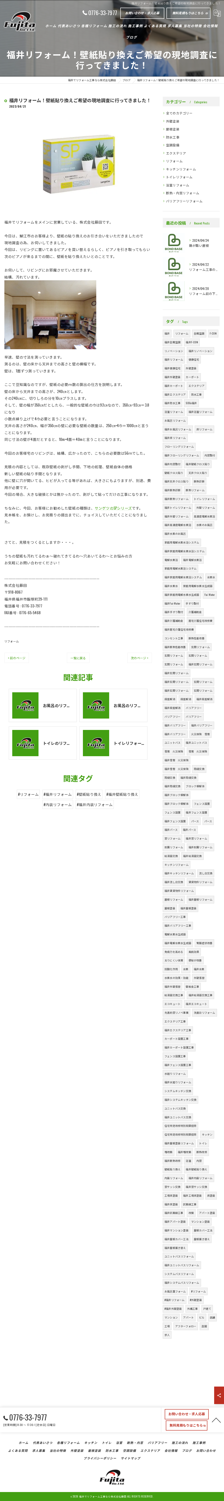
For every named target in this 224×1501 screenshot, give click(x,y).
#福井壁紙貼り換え (122, 794)
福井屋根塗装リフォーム (179, 1143)
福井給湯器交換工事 (201, 995)
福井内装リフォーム (201, 1178)
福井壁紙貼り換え (196, 1169)
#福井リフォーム (58, 794)
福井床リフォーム (175, 438)
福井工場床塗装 (192, 1195)
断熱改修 (201, 1152)
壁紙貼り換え (172, 1169)
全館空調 (199, 333)
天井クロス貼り (198, 473)
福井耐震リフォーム (201, 847)
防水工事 (172, 137)
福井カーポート (173, 386)
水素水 (211, 577)
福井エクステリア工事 (177, 1030)
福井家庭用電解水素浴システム (183, 577)
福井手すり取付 (173, 612)
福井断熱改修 (172, 1161)
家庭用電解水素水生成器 (197, 586)
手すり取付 (192, 603)
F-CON (213, 333)
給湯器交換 (171, 856)
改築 (191, 1213)
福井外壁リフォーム (176, 516)
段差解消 (169, 699)
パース (195, 821)
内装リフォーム (173, 1178)
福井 (167, 333)
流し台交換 (205, 873)
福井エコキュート (196, 1004)
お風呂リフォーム (175, 420)
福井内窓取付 (172, 464)
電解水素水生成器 (175, 934)
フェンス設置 (202, 803)
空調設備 (172, 145)
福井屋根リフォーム (201, 899)
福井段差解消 (204, 699)
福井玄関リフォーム (201, 664)
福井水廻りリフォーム (177, 1082)
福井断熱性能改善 (175, 647)
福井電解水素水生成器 (177, 943)
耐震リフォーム (173, 847)
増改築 (168, 1152)
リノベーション (173, 351)
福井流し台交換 (173, 882)
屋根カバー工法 (203, 1230)
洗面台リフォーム (204, 1012)
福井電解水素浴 (192, 560)
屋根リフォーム (173, 899)
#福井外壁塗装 (173, 1308)
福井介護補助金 (173, 620)
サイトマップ (130, 1458)
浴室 (188, 1161)
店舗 (212, 1317)
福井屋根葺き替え (175, 1248)
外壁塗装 (172, 121)
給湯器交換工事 (173, 995)
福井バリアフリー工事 (177, 925)
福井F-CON (192, 342)
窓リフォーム (172, 838)
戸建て (207, 1308)
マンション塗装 (200, 1221)
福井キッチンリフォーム (179, 873)
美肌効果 (194, 952)
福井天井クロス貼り (176, 481)
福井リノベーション (201, 351)
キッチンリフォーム (181, 169)
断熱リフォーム (195, 490)
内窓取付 (210, 455)
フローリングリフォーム (179, 446)
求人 (167, 1335)
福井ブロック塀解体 (176, 795)
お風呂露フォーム (175, 1291)
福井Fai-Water (172, 603)
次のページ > (139, 658)
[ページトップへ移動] (216, 1419)
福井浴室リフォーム (201, 412)
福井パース (171, 829)
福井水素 (199, 969)
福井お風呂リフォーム (177, 429)
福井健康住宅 (172, 368)
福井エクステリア (175, 394)
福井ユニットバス (196, 742)
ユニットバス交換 (175, 1108)
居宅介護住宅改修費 (201, 620)
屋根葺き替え (202, 1239)
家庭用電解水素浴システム (180, 568)
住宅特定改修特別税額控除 (180, 1126)
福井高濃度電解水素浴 (177, 525)
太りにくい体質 (173, 960)
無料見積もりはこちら (187, 13)
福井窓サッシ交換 (196, 1187)
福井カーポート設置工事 (179, 1047)
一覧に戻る (78, 658)
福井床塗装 (171, 1204)
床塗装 (211, 1195)
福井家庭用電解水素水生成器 (181, 594)
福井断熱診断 (172, 490)
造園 (204, 1326)
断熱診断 (199, 481)
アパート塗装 (207, 1213)
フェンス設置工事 (175, 1056)
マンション (171, 1317)
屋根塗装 (172, 129)
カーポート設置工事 (176, 1038)
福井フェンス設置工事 (177, 1065)
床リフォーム (204, 429)
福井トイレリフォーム (177, 507)
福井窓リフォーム (196, 838)
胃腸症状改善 (204, 943)
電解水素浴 (171, 560)
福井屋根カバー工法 (176, 1239)
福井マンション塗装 (176, 1230)
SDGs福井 (191, 403)
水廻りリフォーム (175, 1073)
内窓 (199, 1161)
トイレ (203, 1143)
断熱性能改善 (197, 638)
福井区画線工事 (173, 1213)
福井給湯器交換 (192, 856)
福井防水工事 (172, 403)
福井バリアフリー (175, 725)
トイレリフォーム (179, 177)
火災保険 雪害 (200, 734)
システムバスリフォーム (179, 1274)
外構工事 (192, 1308)
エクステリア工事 (175, 1021)
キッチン (207, 1134)
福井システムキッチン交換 (180, 1099)
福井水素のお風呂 (175, 533)
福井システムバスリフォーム (181, 1282)
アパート (188, 1317)
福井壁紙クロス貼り (198, 464)
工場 (167, 1326)
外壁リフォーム (205, 507)
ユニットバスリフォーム (179, 1256)
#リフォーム (28, 794)
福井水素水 (171, 586)
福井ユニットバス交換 (177, 1117)
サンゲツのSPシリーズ (113, 508)
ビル (201, 1317)
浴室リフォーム (177, 185)
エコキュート (172, 1004)
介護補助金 (195, 612)
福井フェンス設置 (196, 812)
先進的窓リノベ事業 (176, 1012)
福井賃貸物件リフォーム (179, 891)
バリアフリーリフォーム (184, 201)
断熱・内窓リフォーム (182, 193)
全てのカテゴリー (179, 113)
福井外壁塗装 (172, 377)
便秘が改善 (195, 960)
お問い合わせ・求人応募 (142, 13)
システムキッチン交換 (177, 1091)
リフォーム (11, 641)
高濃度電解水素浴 (204, 516)
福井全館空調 (172, 342)
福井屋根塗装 (188, 908)
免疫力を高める (173, 952)
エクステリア (176, 153)
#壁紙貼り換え (89, 794)
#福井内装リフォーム (95, 804)
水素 (185, 969)
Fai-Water (210, 594)
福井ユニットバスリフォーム (181, 1265)
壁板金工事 (192, 986)
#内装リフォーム (58, 804)
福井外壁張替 (172, 986)
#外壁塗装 (196, 1300)
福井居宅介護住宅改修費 (179, 629)
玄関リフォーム (200, 647)
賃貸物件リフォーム (201, 882)
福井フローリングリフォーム (181, 455)
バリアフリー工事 (175, 917)
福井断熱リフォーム (176, 499)
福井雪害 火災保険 (176, 760)
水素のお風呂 (204, 525)
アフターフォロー (185, 1326)
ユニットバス (172, 742)
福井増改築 (184, 1152)
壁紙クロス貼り (173, 473)
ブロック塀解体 (195, 786)
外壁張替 (199, 978)
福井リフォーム (173, 359)
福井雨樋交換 (188, 777)
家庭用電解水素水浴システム (181, 542)
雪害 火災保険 (173, 751)
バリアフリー (194, 708)
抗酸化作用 (171, 969)
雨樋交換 (199, 769)
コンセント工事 (173, 638)
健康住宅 (194, 359)
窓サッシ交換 (172, 1187)
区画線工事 (189, 1204)
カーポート (192, 377)
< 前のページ (16, 658)
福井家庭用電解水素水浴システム (184, 551)
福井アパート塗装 (175, 1221)
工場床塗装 (171, 1195)
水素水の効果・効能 (176, 978)
